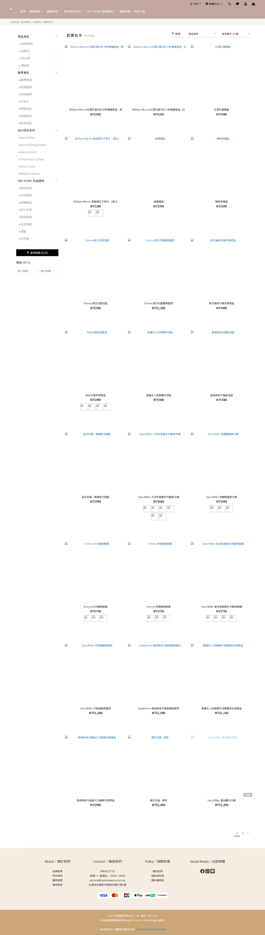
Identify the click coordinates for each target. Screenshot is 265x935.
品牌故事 (57, 871)
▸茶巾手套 (25, 209)
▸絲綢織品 (25, 202)
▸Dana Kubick (28, 152)
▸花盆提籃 (25, 224)
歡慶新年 (48, 22)
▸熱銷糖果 (25, 94)
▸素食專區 (25, 123)
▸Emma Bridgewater (32, 144)
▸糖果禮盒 (25, 80)
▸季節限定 (25, 108)
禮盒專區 (34, 11)
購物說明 (57, 880)
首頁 (23, 11)
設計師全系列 (72, 11)
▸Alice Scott (27, 166)
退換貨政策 (157, 875)
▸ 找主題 (24, 58)
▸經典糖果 (25, 87)
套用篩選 (39, 252)
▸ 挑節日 (37, 22)
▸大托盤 (24, 238)
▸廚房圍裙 (25, 217)
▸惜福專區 (25, 116)
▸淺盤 (22, 231)
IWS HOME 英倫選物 (100, 11)
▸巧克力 (24, 101)
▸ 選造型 (24, 65)
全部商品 (14, 22)
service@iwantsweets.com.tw (107, 880)
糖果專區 (52, 11)
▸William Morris (29, 173)
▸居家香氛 (25, 188)
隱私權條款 (157, 880)
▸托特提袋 (25, 195)
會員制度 (125, 11)
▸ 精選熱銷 (26, 43)
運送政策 (158, 871)
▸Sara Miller (27, 137)
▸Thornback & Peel (31, 159)
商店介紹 (139, 11)
